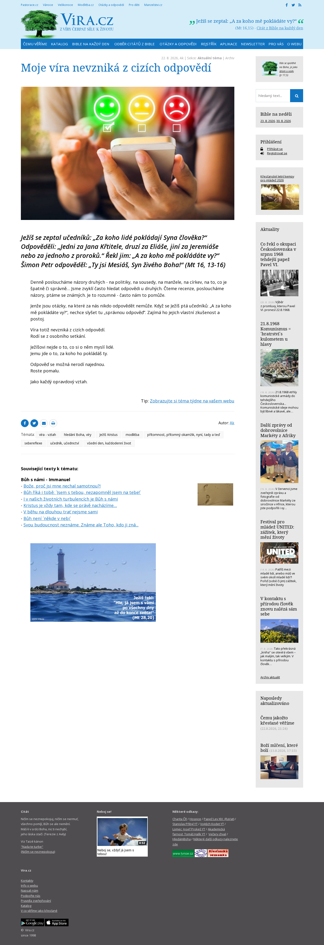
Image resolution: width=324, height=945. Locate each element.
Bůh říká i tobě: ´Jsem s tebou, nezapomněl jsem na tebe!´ (82, 492)
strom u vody (286, 71)
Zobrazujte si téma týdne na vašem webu (192, 401)
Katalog (26, 906)
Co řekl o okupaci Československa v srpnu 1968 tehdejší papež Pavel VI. (278, 254)
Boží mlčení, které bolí (279, 747)
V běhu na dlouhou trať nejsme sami (60, 512)
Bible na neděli (276, 114)
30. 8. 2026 (283, 121)
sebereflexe (33, 443)
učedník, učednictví (64, 443)
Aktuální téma (210, 58)
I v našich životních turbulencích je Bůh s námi (70, 499)
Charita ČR (179, 819)
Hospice (195, 819)
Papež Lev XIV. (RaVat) (219, 819)
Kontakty (27, 880)
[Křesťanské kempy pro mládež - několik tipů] (279, 197)
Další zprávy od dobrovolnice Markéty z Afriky (278, 430)
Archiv (229, 58)
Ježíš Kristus (108, 434)
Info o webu (29, 885)
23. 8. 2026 (267, 121)
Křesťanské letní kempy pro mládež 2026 (277, 178)
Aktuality (269, 229)
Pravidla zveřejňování (36, 901)
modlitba (132, 434)
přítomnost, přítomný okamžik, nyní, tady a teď (183, 434)
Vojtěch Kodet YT (212, 824)
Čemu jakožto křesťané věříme (277, 720)
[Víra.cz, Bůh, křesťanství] (67, 24)
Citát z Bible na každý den (280, 28)
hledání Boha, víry (77, 434)
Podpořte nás (30, 896)
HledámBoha (181, 839)
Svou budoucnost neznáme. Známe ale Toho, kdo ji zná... (81, 525)
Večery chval (217, 834)
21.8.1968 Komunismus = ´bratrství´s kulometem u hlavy (275, 334)
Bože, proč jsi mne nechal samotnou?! (62, 486)
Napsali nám (29, 890)
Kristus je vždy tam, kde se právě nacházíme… (70, 505)
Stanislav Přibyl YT (185, 824)
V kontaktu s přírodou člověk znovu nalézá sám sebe (278, 606)
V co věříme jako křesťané (39, 910)
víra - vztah (47, 434)
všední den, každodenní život (109, 443)
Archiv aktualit (270, 677)
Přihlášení (271, 142)
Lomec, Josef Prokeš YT (188, 829)
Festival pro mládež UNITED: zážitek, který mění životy (277, 529)
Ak (182, 58)
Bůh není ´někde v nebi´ (47, 518)
